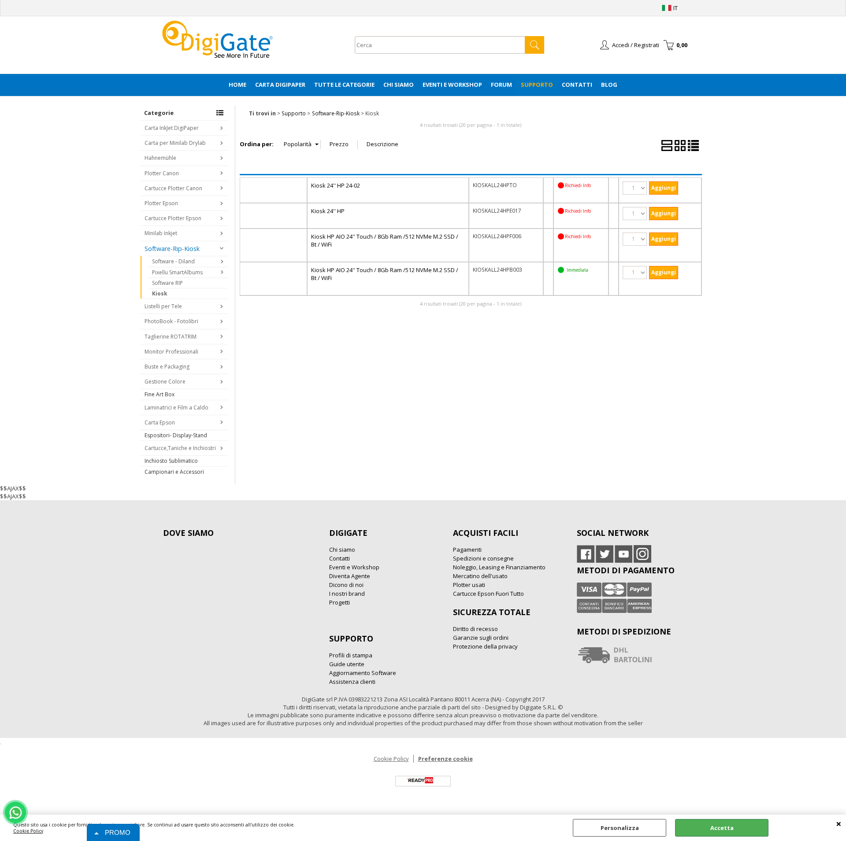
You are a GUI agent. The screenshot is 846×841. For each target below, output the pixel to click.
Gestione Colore (165, 381)
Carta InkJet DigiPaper (172, 128)
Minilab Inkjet (161, 233)
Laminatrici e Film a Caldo (176, 407)
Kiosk (159, 293)
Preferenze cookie (445, 759)
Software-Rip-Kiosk (172, 248)
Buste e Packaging (167, 366)
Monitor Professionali (171, 351)
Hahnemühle (160, 158)
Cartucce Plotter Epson (173, 218)
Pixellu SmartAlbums (177, 272)
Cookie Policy (28, 831)
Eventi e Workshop (452, 85)
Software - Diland (173, 261)
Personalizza (620, 828)
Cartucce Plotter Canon (173, 188)
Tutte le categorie (344, 85)
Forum (501, 85)
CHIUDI (839, 823)
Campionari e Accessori (174, 472)
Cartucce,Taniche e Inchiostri (180, 448)
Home (237, 85)
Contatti (577, 85)
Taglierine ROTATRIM (171, 336)
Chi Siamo (398, 85)
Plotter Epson (161, 203)
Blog (609, 85)
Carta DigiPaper (280, 85)
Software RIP (167, 283)
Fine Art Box (159, 394)
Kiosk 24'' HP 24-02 (335, 185)
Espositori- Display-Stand (176, 435)
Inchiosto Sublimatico (171, 461)
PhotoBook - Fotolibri (171, 321)
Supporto (537, 85)
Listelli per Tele (163, 306)
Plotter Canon (162, 173)
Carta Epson (160, 422)
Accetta (722, 828)
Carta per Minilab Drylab (175, 143)
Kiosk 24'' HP (328, 211)
